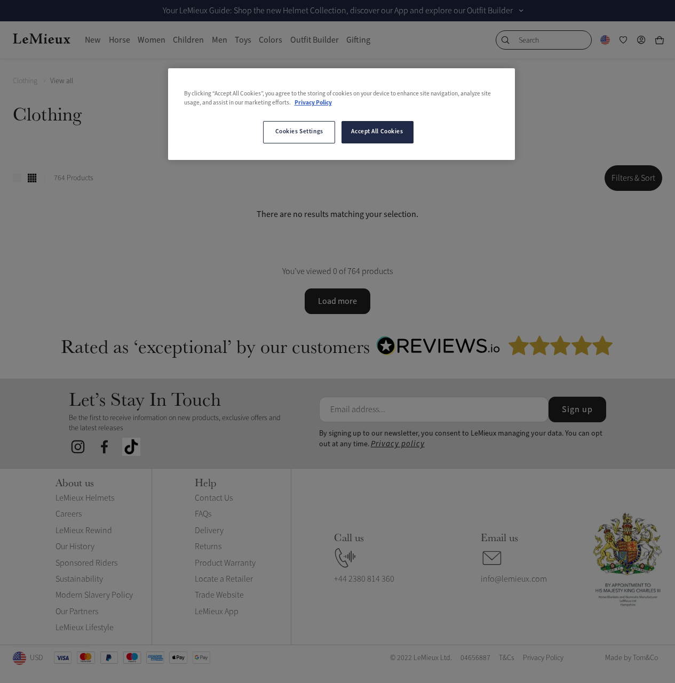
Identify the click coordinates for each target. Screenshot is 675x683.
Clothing (25, 80)
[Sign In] (641, 40)
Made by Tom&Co (631, 657)
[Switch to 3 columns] (17, 178)
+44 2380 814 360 (364, 579)
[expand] (521, 10)
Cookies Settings (299, 131)
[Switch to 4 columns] (32, 178)
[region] (341, 114)
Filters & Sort (633, 178)
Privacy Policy (313, 103)
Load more (337, 301)
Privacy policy (398, 443)
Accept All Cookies (377, 131)
